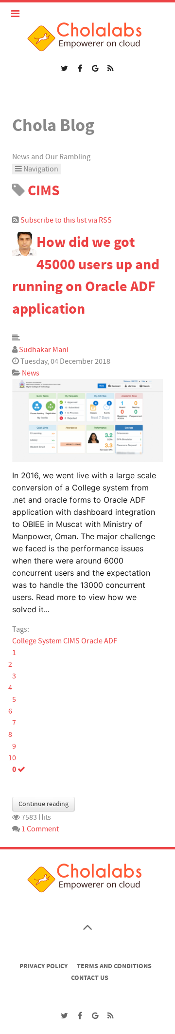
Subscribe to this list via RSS (66, 220)
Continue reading (43, 804)
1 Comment (40, 829)
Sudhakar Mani (44, 350)
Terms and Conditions (114, 966)
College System (37, 641)
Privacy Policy (43, 966)
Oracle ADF (99, 641)
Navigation (40, 169)
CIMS (71, 641)
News (30, 373)
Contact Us (89, 978)
